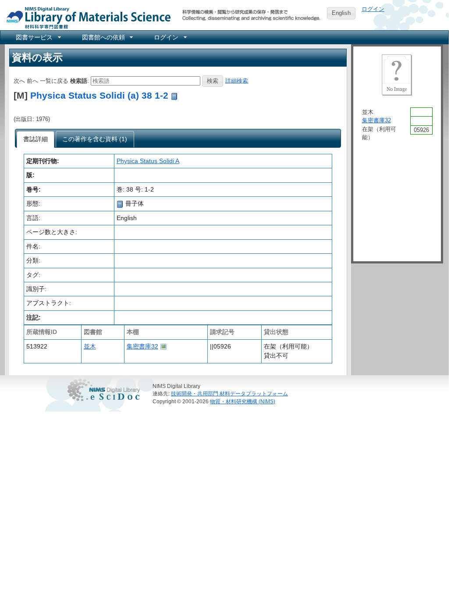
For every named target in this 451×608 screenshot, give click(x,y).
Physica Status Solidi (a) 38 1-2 (99, 95)
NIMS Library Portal (86, 17)
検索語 (78, 80)
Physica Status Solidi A (148, 160)
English (341, 13)
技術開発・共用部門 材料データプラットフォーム (229, 393)
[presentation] (35, 139)
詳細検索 (236, 80)
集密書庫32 (142, 346)
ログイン (373, 9)
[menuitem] (37, 37)
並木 (90, 346)
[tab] (36, 139)
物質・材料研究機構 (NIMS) (242, 401)
